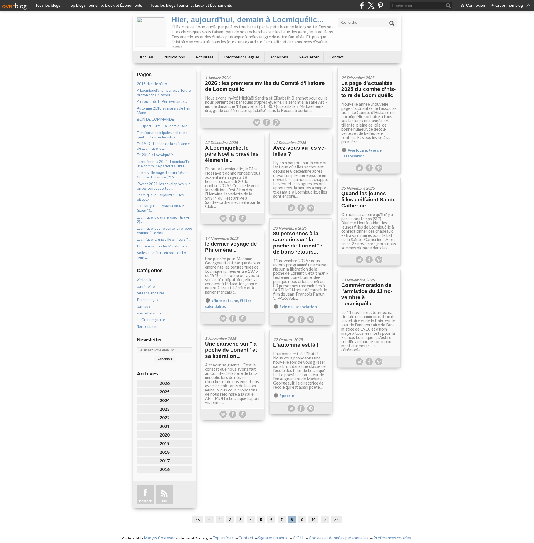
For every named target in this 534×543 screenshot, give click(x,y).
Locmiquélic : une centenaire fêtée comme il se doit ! (164, 230)
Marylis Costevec (159, 537)
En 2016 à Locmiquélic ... (157, 155)
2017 (165, 460)
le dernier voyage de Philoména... (231, 247)
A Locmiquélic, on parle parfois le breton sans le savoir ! (164, 92)
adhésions (279, 56)
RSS (164, 501)
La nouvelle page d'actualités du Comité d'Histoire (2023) (163, 174)
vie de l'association (152, 313)
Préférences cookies (392, 537)
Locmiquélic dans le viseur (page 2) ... (163, 219)
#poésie (287, 395)
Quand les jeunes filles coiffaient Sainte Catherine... (368, 199)
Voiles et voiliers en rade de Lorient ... (162, 255)
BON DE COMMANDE (155, 119)
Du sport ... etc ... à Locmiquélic (162, 126)
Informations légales (242, 56)
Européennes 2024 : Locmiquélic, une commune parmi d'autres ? (164, 163)
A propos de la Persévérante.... (162, 101)
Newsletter (309, 56)
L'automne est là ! (295, 345)
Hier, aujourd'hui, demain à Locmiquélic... (248, 20)
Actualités (205, 56)
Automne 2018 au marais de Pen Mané (163, 110)
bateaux (143, 306)
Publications (174, 56)
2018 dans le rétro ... (153, 83)
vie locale (144, 279)
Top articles (223, 537)
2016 (165, 469)
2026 (165, 383)
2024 (165, 400)
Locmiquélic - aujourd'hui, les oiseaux (160, 197)
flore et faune (147, 326)
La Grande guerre (151, 320)
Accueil (146, 56)
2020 (165, 434)
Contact (336, 56)
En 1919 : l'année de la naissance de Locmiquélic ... (163, 146)
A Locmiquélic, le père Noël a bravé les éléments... (232, 154)
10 (313, 520)
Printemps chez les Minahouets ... (164, 246)
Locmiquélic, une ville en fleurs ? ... (164, 239)
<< (198, 520)
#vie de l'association (298, 306)
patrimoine (146, 286)
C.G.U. (298, 537)
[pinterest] (380, 5)
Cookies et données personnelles (339, 537)
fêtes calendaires (150, 293)
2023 (165, 408)
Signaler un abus (273, 537)
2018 (165, 452)
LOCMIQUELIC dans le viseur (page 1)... (160, 208)
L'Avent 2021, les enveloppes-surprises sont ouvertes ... (164, 186)
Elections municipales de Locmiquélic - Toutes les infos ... (163, 134)
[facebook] (362, 5)
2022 (165, 417)
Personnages (147, 299)
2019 (165, 443)
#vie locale (357, 150)
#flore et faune (224, 300)
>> (336, 520)
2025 (165, 391)
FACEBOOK (145, 501)
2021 (165, 426)
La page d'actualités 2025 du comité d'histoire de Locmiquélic (368, 89)
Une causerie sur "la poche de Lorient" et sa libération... (231, 350)
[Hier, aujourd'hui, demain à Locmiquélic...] (150, 31)
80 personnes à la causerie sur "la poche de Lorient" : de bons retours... (297, 242)
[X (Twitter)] (371, 5)
